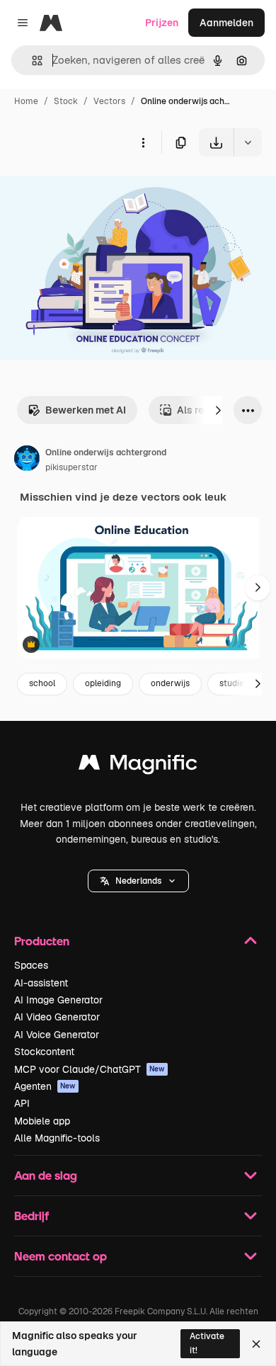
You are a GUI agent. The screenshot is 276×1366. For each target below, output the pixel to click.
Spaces (31, 965)
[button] (138, 881)
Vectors (109, 101)
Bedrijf (31, 1215)
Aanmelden (226, 22)
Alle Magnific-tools (57, 1138)
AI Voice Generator (56, 1034)
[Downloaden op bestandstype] (248, 142)
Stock (66, 101)
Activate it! (207, 1343)
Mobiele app (42, 1121)
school (42, 683)
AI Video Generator (57, 1017)
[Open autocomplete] (31, 60)
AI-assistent (41, 983)
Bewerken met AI (85, 410)
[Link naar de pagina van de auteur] (27, 460)
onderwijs (170, 683)
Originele (93, 189)
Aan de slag (45, 1175)
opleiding (103, 683)
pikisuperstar (71, 467)
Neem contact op (60, 1255)
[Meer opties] (143, 142)
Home (26, 101)
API (22, 1103)
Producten (41, 940)
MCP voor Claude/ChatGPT (89, 1069)
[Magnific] (138, 766)
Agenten (45, 1086)
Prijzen (161, 22)
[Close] (256, 1344)
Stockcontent (44, 1051)
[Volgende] (218, 410)
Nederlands (138, 881)
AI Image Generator (58, 1000)
